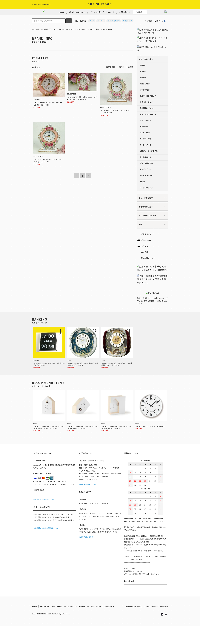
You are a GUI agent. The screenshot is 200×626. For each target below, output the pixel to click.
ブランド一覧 (95, 12)
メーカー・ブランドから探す (88, 29)
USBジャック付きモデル (149, 151)
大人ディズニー (145, 169)
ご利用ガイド (140, 12)
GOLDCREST (107, 29)
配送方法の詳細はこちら (88, 484)
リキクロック (127, 21)
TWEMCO (101, 21)
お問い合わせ (124, 12)
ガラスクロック (145, 120)
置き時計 (143, 71)
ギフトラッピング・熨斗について (88, 606)
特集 (140, 224)
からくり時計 (145, 132)
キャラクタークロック (148, 114)
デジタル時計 (145, 90)
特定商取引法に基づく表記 (134, 607)
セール (92, 21)
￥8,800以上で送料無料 (41, 4)
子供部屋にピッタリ (147, 108)
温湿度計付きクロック (148, 96)
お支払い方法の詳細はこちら (44, 499)
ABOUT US (44, 606)
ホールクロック (145, 157)
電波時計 (143, 77)
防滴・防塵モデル (146, 163)
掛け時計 (143, 65)
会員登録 (148, 21)
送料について (146, 240)
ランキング (110, 12)
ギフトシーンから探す (147, 215)
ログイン (159, 21)
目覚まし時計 (145, 83)
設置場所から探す (146, 206)
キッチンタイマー (146, 145)
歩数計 (142, 181)
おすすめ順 (110, 67)
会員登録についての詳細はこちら (45, 528)
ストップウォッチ (146, 187)
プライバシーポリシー (151, 607)
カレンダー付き (145, 138)
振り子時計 (144, 126)
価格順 (121, 67)
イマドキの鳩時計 (114, 21)
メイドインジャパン (147, 175)
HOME (61, 12)
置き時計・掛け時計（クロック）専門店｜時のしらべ (53, 29)
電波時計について (148, 258)
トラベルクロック (146, 102)
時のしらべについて (77, 12)
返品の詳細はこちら (86, 537)
